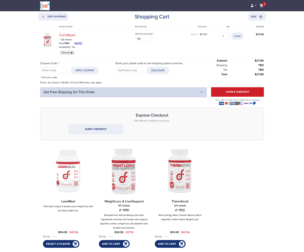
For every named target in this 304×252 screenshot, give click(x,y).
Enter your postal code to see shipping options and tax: (149, 63)
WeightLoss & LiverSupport (124, 205)
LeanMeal (68, 201)
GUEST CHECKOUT (96, 129)
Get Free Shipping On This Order (69, 92)
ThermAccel (180, 205)
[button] (253, 5)
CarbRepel (67, 35)
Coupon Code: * (50, 63)
